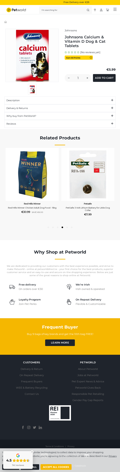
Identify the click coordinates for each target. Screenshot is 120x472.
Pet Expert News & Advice (88, 381)
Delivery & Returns (17, 108)
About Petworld (88, 369)
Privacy (71, 446)
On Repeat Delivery (32, 375)
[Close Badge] (32, 451)
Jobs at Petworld (88, 375)
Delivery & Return (32, 369)
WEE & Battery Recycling (32, 387)
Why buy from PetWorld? (21, 115)
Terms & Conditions (54, 446)
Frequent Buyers (31, 381)
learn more (60, 342)
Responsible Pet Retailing (88, 393)
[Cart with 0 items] (107, 10)
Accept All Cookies (56, 467)
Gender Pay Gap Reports (87, 400)
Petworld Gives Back (88, 387)
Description (13, 100)
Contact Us (32, 393)
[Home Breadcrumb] (5, 21)
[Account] (95, 10)
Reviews (11, 123)
